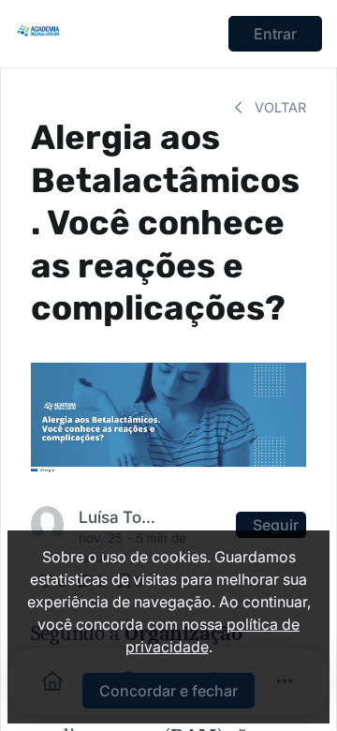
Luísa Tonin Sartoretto (121, 517)
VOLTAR (278, 107)
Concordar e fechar (168, 690)
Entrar (275, 33)
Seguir (276, 524)
